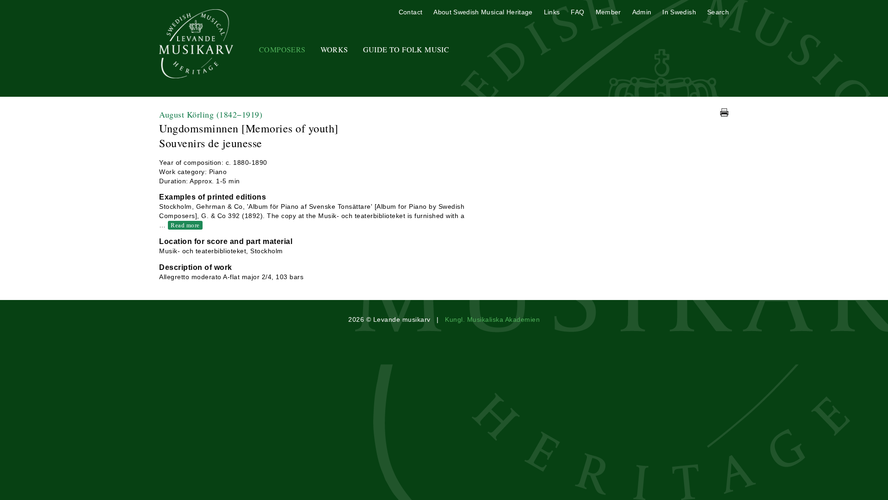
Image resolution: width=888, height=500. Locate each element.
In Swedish (679, 12)
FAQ (577, 12)
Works (334, 49)
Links (552, 12)
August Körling (210, 114)
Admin (642, 12)
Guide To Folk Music (406, 49)
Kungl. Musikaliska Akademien (492, 319)
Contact (410, 12)
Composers (282, 49)
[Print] (724, 112)
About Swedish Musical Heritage (483, 12)
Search (718, 12)
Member (608, 12)
